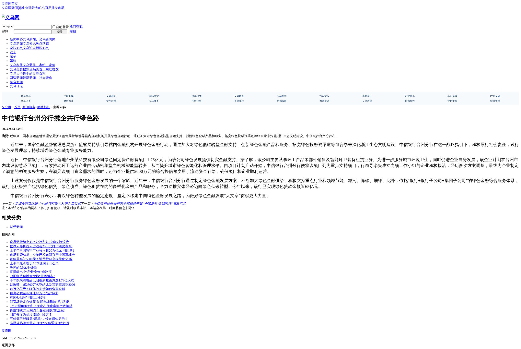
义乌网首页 (10, 3)
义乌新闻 (29, 43)
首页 (17, 107)
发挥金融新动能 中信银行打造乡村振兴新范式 (48, 203)
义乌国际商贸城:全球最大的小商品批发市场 (33, 8)
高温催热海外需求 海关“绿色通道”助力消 (39, 323)
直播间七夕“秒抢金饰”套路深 (31, 272)
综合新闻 (16, 82)
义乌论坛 (16, 86)
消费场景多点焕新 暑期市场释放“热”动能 (39, 301)
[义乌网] (11, 17)
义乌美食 (34, 69)
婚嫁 (13, 60)
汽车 (13, 52)
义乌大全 (28, 73)
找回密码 (76, 26)
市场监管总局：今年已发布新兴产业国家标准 (42, 254)
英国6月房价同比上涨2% (27, 297)
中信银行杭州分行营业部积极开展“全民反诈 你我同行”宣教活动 (140, 203)
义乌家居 (32, 65)
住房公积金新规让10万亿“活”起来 (34, 293)
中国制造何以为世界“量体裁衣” (32, 276)
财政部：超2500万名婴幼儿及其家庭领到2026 (42, 284)
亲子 (13, 56)
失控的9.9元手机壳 (23, 267)
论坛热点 (29, 48)
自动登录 (62, 27)
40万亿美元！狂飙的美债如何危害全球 (37, 289)
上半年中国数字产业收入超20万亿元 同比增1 (42, 250)
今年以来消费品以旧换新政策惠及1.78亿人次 (42, 280)
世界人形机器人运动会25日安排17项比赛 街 (41, 246)
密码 (5, 31)
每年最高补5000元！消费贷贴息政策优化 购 (41, 259)
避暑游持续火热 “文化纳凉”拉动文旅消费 (39, 242)
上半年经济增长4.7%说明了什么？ (34, 263)
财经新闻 (43, 107)
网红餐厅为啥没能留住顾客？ (31, 314)
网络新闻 (31, 78)
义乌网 (6, 107)
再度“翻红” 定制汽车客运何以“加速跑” (37, 310)
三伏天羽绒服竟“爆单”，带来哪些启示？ (39, 319)
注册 (73, 31)
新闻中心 (32, 39)
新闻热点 (28, 107)
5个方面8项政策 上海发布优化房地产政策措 (41, 306)
